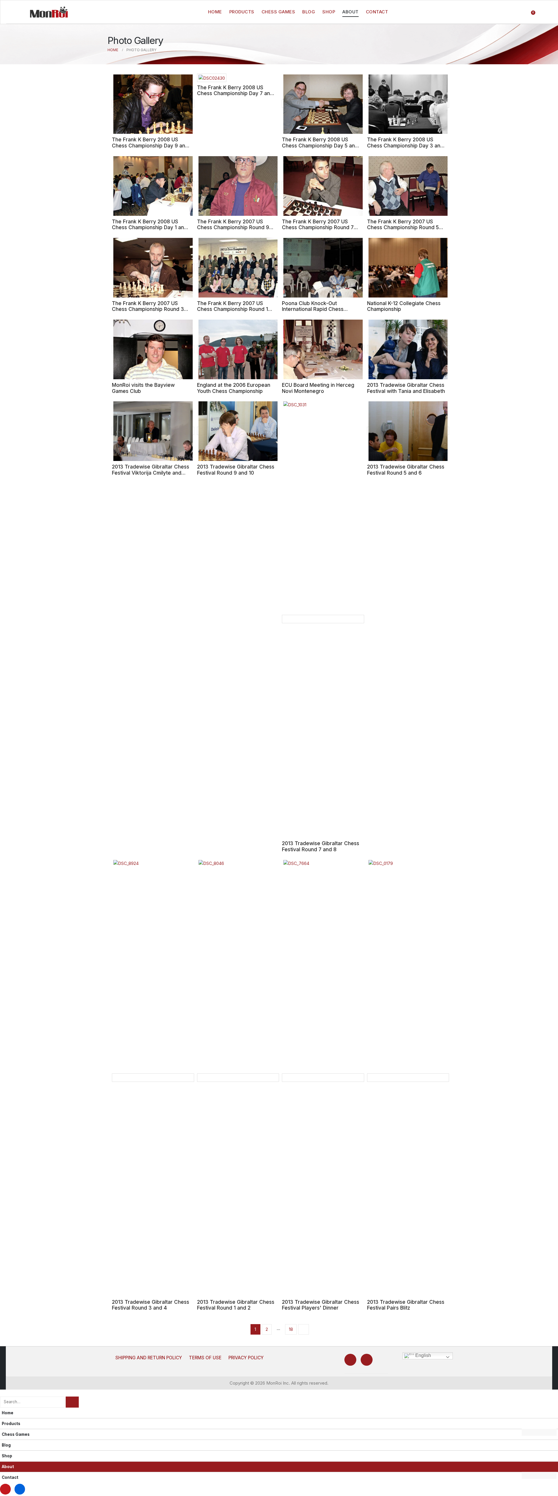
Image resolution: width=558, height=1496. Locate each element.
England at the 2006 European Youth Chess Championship (233, 388)
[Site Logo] (49, 12)
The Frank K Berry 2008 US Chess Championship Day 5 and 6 (320, 145)
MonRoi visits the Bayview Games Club (143, 388)
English (422, 1355)
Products (241, 12)
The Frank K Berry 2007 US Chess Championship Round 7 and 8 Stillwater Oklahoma (318, 227)
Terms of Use (205, 1357)
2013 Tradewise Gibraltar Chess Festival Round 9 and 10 (235, 470)
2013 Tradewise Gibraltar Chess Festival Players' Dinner (320, 1305)
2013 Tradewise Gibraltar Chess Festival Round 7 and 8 (320, 846)
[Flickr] (367, 1360)
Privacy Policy (246, 1357)
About (350, 12)
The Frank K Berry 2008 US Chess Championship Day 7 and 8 (235, 93)
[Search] (72, 1402)
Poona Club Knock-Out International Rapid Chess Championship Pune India (313, 309)
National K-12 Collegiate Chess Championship (404, 306)
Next (303, 1329)
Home (215, 12)
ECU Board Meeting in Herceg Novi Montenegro (318, 388)
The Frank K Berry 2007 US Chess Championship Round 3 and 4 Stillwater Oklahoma (148, 309)
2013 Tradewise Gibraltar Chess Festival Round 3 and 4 (150, 1305)
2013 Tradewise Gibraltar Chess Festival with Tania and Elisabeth (406, 388)
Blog (308, 12)
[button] (3, 1393)
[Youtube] (350, 1360)
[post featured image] (153, 103)
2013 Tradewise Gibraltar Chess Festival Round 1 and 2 (235, 1305)
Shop (328, 12)
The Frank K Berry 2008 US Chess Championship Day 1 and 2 (149, 227)
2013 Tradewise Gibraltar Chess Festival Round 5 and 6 (405, 470)
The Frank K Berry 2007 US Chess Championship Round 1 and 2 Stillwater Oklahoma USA (234, 309)
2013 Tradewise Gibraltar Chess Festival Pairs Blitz (405, 1305)
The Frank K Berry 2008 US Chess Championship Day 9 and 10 (150, 145)
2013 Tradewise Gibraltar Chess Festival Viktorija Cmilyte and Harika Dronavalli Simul (150, 473)
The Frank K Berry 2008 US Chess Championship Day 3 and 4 (405, 145)
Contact (377, 12)
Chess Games (278, 12)
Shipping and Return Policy (148, 1357)
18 (291, 1329)
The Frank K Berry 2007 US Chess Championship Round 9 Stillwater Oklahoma (233, 227)
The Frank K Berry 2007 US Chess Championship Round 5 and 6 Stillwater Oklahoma (403, 227)
